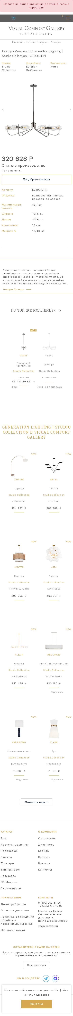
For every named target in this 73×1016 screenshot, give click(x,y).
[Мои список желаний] (50, 18)
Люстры (6, 857)
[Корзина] (59, 18)
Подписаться (37, 965)
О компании (46, 838)
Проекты (44, 857)
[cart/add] (27, 390)
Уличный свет (11, 870)
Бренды (43, 851)
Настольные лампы (14, 845)
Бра (3, 838)
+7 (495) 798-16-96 (50, 906)
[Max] (54, 978)
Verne (54, 67)
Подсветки (9, 851)
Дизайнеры (46, 845)
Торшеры (7, 863)
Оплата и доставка (15, 911)
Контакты (45, 870)
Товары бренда (13, 289)
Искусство (8, 876)
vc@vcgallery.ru (48, 926)
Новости (44, 863)
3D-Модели (9, 882)
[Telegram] (13, 18)
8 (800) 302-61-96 (49, 903)
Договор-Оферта (13, 904)
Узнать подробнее (36, 995)
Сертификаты (11, 888)
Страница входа (13, 930)
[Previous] (55, 310)
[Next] (60, 310)
